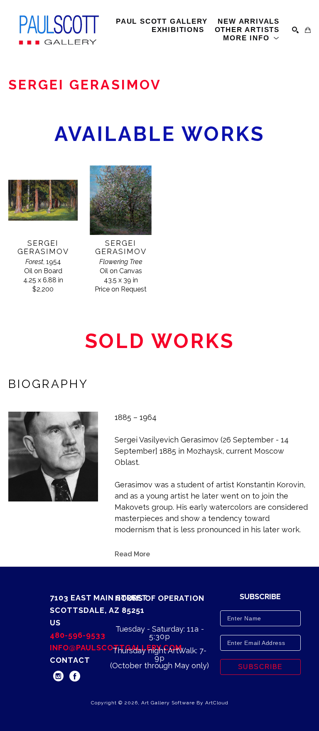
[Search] (295, 30)
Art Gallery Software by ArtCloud (184, 703)
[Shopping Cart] (308, 30)
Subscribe (260, 666)
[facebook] (74, 676)
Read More (132, 554)
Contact (70, 660)
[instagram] (58, 676)
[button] (251, 38)
